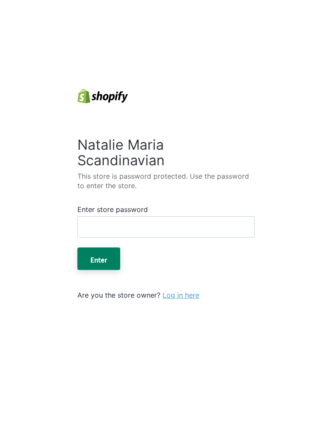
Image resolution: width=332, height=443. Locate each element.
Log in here (181, 295)
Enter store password (112, 209)
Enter (98, 258)
